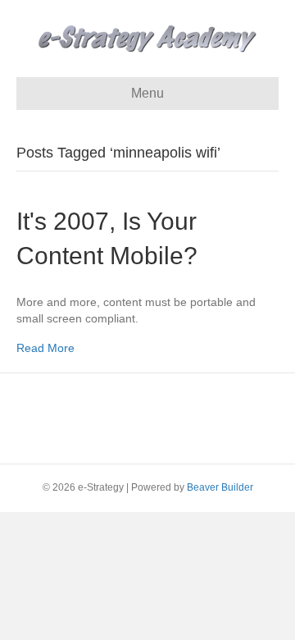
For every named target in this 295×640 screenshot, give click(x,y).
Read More (45, 347)
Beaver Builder (220, 487)
